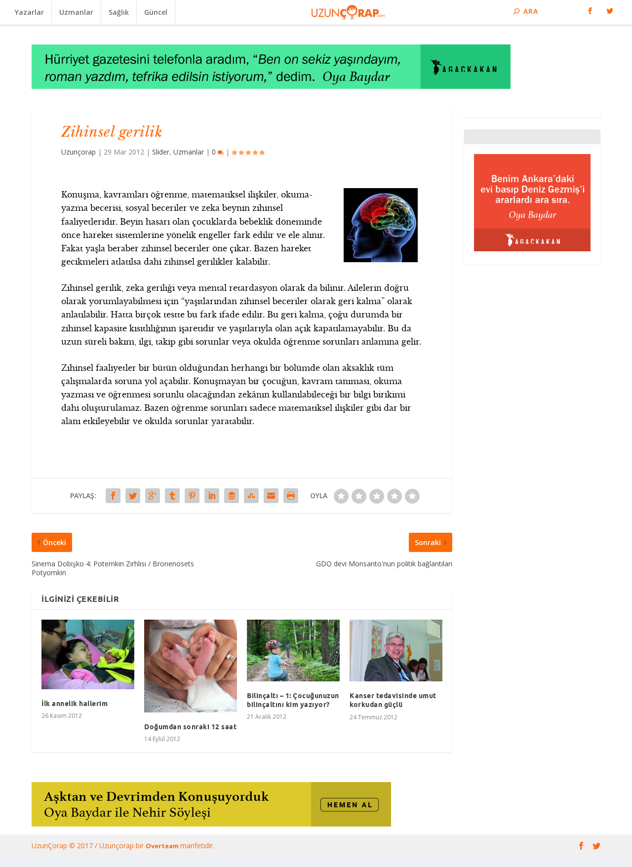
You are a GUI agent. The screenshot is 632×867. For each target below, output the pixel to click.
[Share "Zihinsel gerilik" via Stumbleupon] (251, 496)
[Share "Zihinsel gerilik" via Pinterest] (192, 496)
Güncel (155, 12)
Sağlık (119, 12)
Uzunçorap (78, 152)
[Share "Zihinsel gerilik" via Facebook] (113, 496)
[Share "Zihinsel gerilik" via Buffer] (231, 496)
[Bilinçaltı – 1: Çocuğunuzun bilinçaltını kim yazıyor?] (293, 650)
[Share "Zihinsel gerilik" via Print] (291, 496)
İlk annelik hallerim (74, 704)
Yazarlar (29, 12)
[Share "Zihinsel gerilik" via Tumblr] (172, 496)
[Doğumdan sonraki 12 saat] (190, 666)
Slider (160, 152)
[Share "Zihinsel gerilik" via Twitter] (133, 496)
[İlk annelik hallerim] (87, 654)
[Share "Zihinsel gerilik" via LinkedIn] (212, 496)
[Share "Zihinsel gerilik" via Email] (271, 496)
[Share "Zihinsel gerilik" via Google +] (152, 496)
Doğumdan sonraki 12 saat (190, 727)
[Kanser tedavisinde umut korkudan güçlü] (396, 650)
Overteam (163, 845)
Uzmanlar (76, 12)
